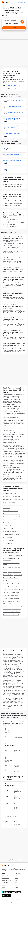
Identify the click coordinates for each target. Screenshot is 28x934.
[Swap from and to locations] (22, 22)
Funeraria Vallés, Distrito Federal (11, 592)
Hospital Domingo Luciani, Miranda (11, 612)
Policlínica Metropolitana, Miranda (11, 609)
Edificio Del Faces (7, 499)
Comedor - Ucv (7, 496)
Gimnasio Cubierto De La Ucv (10, 511)
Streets (16, 880)
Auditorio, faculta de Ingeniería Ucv (12, 522)
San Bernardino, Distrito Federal (11, 552)
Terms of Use (5, 899)
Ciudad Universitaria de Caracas (11, 534)
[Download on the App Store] (15, 892)
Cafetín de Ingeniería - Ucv (9, 519)
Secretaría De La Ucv (8, 525)
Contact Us (18, 899)
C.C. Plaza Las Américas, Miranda (11, 586)
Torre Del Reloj (6, 508)
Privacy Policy (12, 899)
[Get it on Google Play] (6, 892)
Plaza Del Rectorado (8, 528)
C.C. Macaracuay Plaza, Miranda (11, 598)
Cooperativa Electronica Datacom (11, 514)
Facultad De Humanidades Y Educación (13, 505)
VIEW (21, 184)
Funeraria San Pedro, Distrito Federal (12, 575)
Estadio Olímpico (7, 537)
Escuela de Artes (16, 496)
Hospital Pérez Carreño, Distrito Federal (13, 589)
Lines (16, 875)
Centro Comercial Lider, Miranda (11, 615)
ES (3, 886)
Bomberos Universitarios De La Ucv (12, 517)
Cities (16, 885)
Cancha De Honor (7, 543)
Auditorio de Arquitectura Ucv (10, 531)
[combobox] (14, 21)
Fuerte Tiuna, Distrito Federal (10, 578)
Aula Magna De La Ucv (8, 540)
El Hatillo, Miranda (7, 581)
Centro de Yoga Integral (9, 502)
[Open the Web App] (6, 895)
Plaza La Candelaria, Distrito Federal (12, 606)
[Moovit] (6, 2)
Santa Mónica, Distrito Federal (10, 595)
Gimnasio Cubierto (18, 499)
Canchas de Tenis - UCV (9, 493)
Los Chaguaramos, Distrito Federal (12, 572)
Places (16, 878)
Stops (16, 882)
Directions (17, 887)
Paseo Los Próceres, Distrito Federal (12, 555)
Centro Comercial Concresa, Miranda (12, 583)
